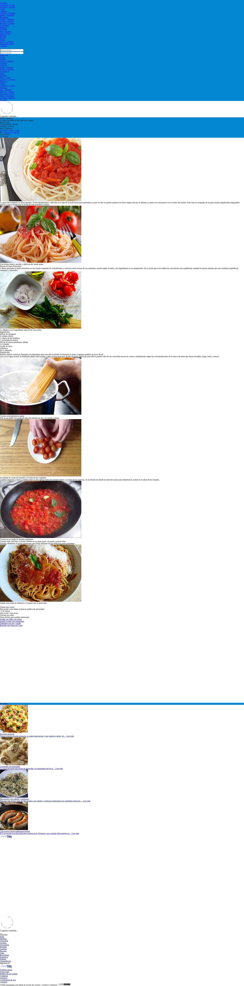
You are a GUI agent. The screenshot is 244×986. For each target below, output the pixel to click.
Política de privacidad (8, 974)
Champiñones (5, 961)
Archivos (3, 978)
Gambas (3, 949)
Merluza (3, 939)
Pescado (3, 35)
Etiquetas (3, 935)
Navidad (3, 29)
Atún (2, 953)
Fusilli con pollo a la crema (11, 619)
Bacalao (3, 951)
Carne (2, 9)
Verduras (3, 46)
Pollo (2, 937)
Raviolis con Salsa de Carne (11, 625)
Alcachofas (4, 945)
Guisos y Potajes (6, 21)
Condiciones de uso (8, 980)
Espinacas (4, 957)
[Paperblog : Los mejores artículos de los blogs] (6, 838)
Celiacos (3, 11)
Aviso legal (4, 972)
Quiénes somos (6, 970)
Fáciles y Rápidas (7, 19)
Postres (3, 37)
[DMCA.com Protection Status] (64, 985)
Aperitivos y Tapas (7, 5)
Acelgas (3, 943)
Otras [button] (2, 73)
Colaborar (4, 976)
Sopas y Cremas (6, 42)
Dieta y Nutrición (7, 15)
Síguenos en (5, 963)
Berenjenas (4, 955)
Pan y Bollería (5, 31)
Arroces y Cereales (7, 7)
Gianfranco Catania (11, 132)
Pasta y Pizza (5, 33)
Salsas (2, 40)
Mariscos (3, 27)
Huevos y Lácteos (7, 23)
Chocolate (4, 941)
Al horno (3, 3)
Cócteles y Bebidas (7, 13)
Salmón (3, 959)
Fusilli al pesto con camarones (12, 621)
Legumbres (4, 25)
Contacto (3, 982)
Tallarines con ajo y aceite (10, 623)
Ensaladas (4, 17)
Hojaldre (3, 947)
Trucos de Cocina (7, 44)
